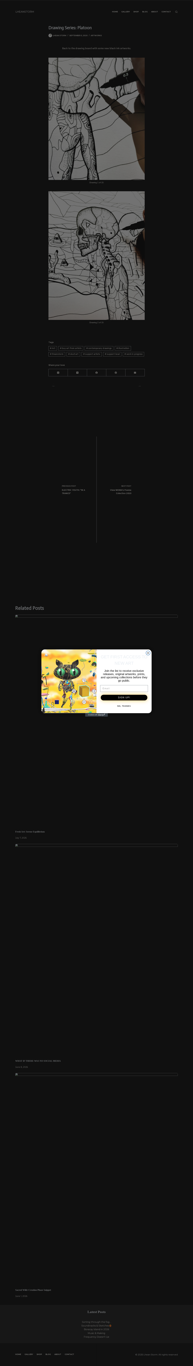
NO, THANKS (124, 706)
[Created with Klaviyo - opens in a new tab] (96, 715)
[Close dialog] (148, 653)
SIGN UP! (124, 697)
